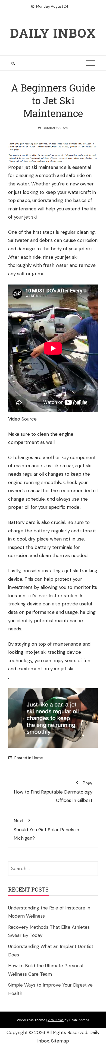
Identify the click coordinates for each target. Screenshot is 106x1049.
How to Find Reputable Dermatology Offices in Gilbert (53, 791)
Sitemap (60, 1041)
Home (37, 757)
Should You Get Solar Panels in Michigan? (46, 829)
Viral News (56, 1020)
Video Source (22, 419)
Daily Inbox (53, 33)
